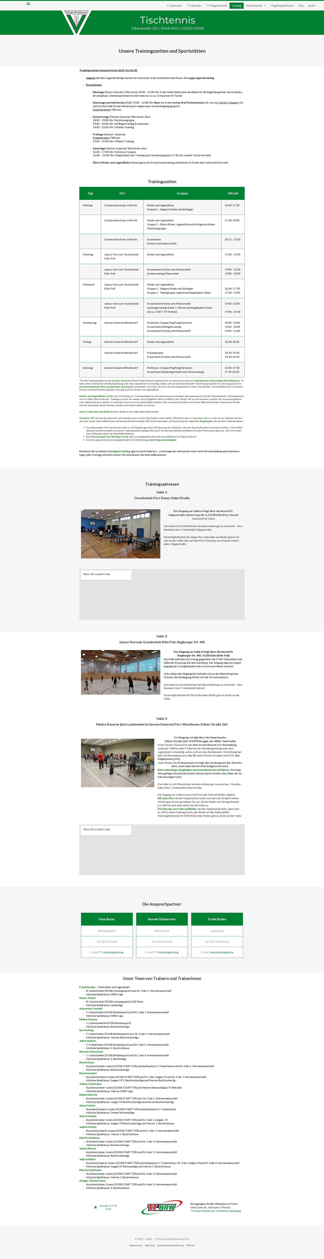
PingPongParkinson (282, 5)
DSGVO (190, 1245)
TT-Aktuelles (194, 5)
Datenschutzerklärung (170, 1245)
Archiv (312, 5)
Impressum (135, 1245)
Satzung (150, 1245)
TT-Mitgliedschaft (216, 5)
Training (236, 5)
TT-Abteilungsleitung (111, 952)
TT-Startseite (174, 5)
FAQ (301, 5)
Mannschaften (254, 5)
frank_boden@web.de (221, 952)
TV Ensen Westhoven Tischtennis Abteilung (215, 1210)
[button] (28, 3)
